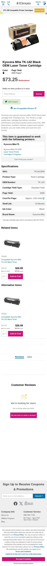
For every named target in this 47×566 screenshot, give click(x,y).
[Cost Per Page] (43, 198)
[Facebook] (15, 505)
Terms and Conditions (23, 551)
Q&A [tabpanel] (29, 357)
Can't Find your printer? (23, 159)
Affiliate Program (7, 518)
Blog (3, 522)
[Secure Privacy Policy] (29, 505)
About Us (5, 515)
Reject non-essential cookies (23, 563)
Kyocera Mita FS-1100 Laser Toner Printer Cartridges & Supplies (12, 151)
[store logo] (23, 3)
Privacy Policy (19, 535)
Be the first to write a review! (23, 415)
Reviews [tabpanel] (19, 357)
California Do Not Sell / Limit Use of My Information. (23, 554)
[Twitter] (21, 505)
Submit (39, 94)
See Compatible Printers (24, 108)
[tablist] (23, 357)
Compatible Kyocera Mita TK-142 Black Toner (11, 261)
